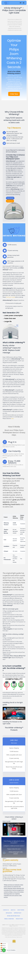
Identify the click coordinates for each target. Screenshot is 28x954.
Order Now (14, 94)
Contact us (6, 910)
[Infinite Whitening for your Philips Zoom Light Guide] (7, 3)
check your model (10, 297)
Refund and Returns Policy (13, 915)
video (12, 418)
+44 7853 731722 (15, 925)
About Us (13, 910)
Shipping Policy (17, 913)
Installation (9, 913)
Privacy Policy (19, 918)
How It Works (20, 910)
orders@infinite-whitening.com (19, 924)
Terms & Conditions (9, 918)
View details (10, 198)
